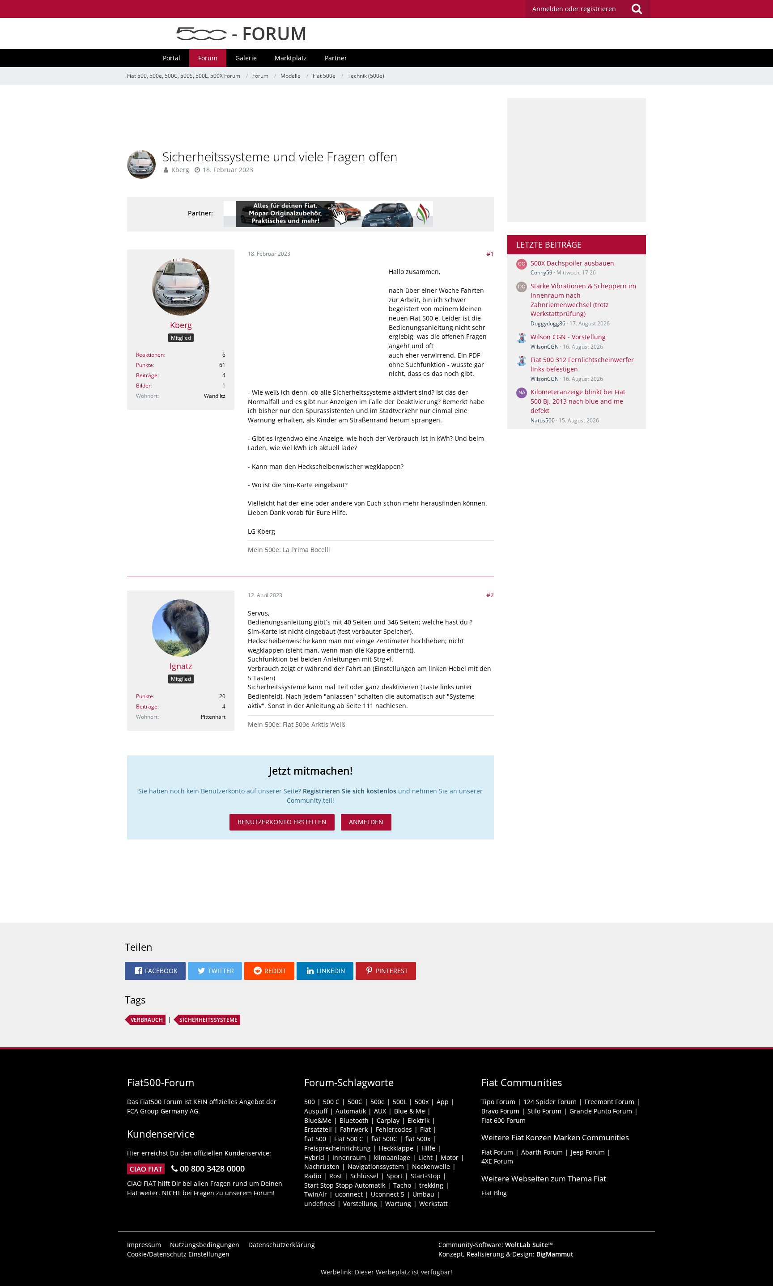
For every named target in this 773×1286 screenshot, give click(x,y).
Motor (450, 1157)
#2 (490, 594)
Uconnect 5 (387, 1194)
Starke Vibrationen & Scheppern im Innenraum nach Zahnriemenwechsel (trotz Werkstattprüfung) (583, 300)
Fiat (425, 1129)
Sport (394, 1176)
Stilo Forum (544, 1111)
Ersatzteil (318, 1129)
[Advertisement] (310, 118)
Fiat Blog (494, 1193)
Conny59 (541, 272)
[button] (155, 971)
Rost (335, 1176)
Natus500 (543, 420)
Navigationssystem (376, 1166)
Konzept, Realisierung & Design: (505, 1254)
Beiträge (146, 375)
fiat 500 (315, 1138)
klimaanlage (392, 1157)
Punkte (144, 365)
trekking (431, 1185)
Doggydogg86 (548, 323)
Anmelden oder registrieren (574, 8)
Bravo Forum (500, 1111)
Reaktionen (150, 354)
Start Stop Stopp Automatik (344, 1185)
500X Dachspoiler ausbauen (572, 263)
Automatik (351, 1111)
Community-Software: (495, 1244)
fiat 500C (384, 1138)
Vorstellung (360, 1203)
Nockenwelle (431, 1166)
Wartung (398, 1203)
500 (309, 1101)
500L (400, 1101)
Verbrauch (147, 1020)
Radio (312, 1176)
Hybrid (314, 1157)
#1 (490, 253)
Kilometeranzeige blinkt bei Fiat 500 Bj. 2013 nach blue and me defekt (578, 401)
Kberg (180, 169)
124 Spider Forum (550, 1101)
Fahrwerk (354, 1129)
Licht (425, 1157)
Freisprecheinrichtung (337, 1148)
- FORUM (267, 33)
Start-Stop (426, 1176)
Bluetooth (354, 1120)
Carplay (388, 1120)
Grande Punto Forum (600, 1111)
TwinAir (315, 1194)
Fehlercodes (394, 1129)
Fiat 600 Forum (503, 1120)
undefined (319, 1203)
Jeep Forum (588, 1152)
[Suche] (636, 9)
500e (377, 1101)
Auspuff (315, 1111)
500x (422, 1101)
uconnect (349, 1194)
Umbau (423, 1194)
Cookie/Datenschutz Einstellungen (178, 1254)
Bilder (143, 385)
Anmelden (366, 822)
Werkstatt (433, 1203)
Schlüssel (364, 1176)
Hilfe (428, 1148)
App (443, 1101)
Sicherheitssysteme (208, 1020)
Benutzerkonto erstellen (282, 822)
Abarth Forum (542, 1152)
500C (355, 1101)
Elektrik (418, 1120)
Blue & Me (409, 1111)
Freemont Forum (609, 1101)
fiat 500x (417, 1138)
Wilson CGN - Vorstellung (568, 337)
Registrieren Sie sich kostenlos (349, 791)
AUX (380, 1111)
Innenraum (349, 1157)
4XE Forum (497, 1161)
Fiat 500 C (348, 1138)
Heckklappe (396, 1148)
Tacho (402, 1185)
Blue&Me (317, 1120)
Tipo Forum (498, 1101)
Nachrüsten (322, 1166)
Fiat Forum (497, 1152)
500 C (331, 1101)
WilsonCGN (545, 346)
